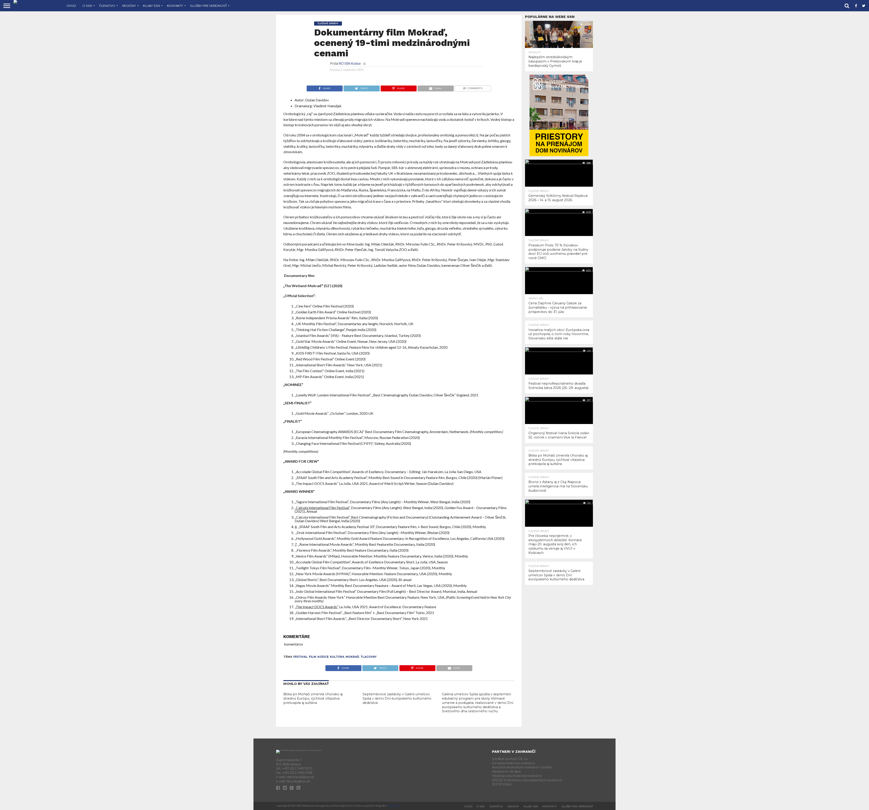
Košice (323, 656)
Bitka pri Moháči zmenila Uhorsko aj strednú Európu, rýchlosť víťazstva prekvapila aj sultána (313, 698)
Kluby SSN (151, 5)
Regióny (129, 5)
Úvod (71, 5)
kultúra (337, 656)
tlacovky (368, 656)
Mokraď (352, 656)
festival (300, 656)
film (312, 656)
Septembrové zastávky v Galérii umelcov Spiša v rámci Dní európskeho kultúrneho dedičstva (397, 698)
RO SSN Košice (350, 63)
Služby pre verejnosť (208, 5)
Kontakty (175, 5)
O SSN (87, 5)
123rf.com (393, 805)
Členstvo (107, 5)
